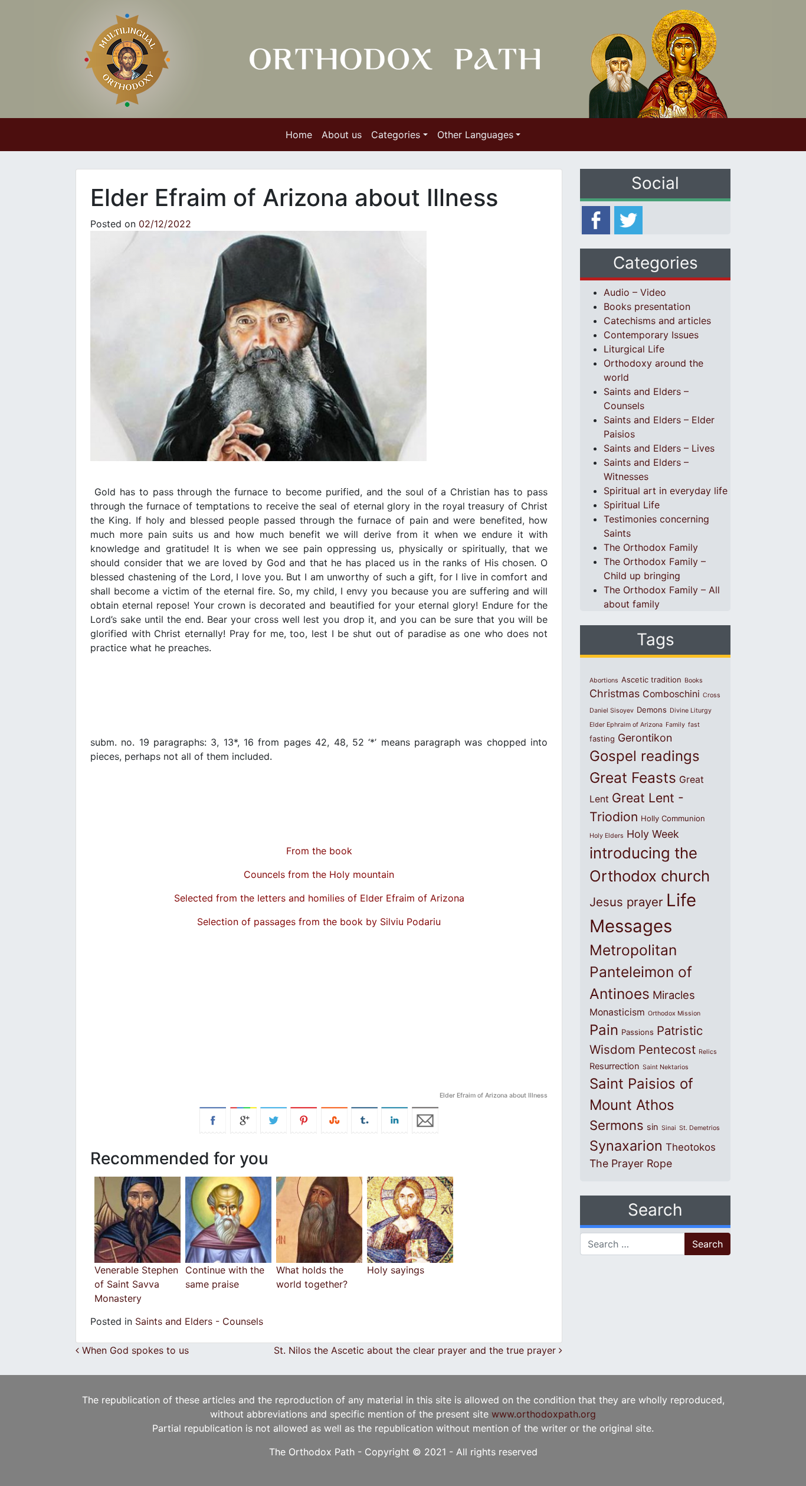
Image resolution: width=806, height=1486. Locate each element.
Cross (711, 695)
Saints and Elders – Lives (659, 448)
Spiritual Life (632, 505)
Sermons (616, 1125)
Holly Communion (673, 818)
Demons (652, 709)
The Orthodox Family (651, 547)
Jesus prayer (626, 901)
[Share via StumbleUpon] (334, 1119)
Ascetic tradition (651, 679)
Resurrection (614, 1066)
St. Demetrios (699, 1128)
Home (299, 135)
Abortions (603, 680)
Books (693, 680)
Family (675, 725)
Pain (603, 1029)
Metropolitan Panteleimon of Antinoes (640, 971)
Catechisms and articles (657, 320)
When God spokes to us (135, 1350)
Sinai (668, 1128)
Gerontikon (645, 737)
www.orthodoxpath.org (544, 1414)
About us (342, 135)
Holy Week (653, 834)
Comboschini (671, 694)
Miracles (674, 994)
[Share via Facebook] (212, 1119)
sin (652, 1127)
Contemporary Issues (651, 335)
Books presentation (647, 306)
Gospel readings (644, 756)
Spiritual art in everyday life (666, 491)
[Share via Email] (425, 1119)
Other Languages (475, 135)
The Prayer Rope (630, 1163)
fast (694, 725)
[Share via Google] (243, 1119)
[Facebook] (596, 219)
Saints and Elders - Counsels (199, 1321)
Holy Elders (606, 836)
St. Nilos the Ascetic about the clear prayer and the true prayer (416, 1350)
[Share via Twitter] (273, 1119)
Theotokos (691, 1147)
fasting (602, 738)
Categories (395, 135)
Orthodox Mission (674, 1013)
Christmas (614, 693)
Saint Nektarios (666, 1067)
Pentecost (667, 1049)
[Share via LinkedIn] (394, 1119)
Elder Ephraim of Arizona (626, 725)
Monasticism (617, 1012)
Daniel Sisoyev (611, 710)
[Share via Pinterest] (303, 1119)
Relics (708, 1052)
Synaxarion (626, 1145)
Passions (637, 1032)
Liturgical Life (634, 349)
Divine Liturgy (691, 710)
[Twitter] (628, 219)
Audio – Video (635, 292)
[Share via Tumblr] (364, 1119)
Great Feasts (632, 777)
